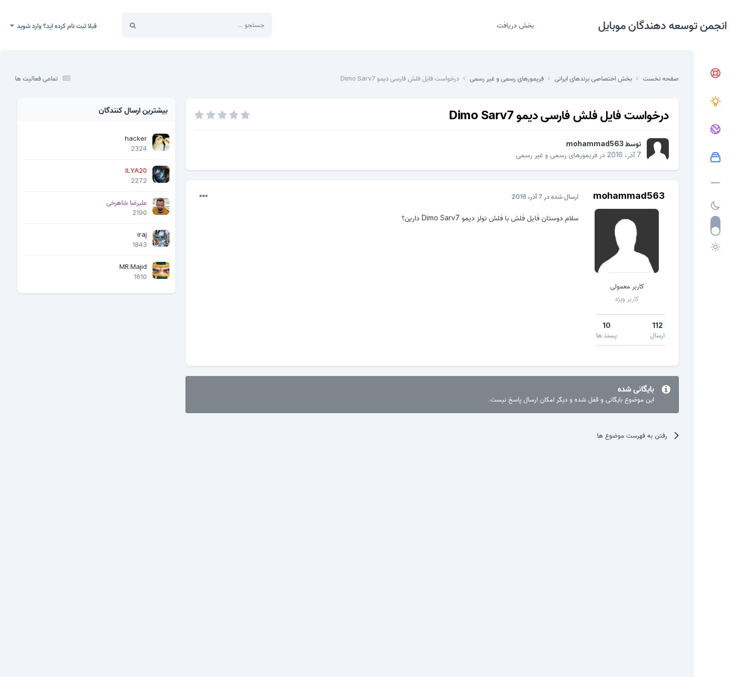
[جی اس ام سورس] (715, 101)
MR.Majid (133, 266)
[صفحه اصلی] (715, 73)
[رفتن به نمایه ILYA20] (160, 174)
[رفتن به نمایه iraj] (160, 238)
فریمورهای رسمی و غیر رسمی (556, 154)
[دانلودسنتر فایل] (715, 157)
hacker (136, 138)
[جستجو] (133, 25)
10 (607, 325)
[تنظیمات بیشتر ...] (204, 196)
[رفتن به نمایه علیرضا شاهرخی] (160, 206)
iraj (142, 234)
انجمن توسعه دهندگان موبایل (662, 25)
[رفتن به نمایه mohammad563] (658, 149)
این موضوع (170, 25)
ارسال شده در (545, 196)
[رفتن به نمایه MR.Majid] (160, 270)
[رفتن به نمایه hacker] (160, 142)
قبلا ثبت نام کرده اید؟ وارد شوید (55, 26)
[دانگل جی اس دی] (715, 129)
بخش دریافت (515, 25)
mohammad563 (595, 143)
